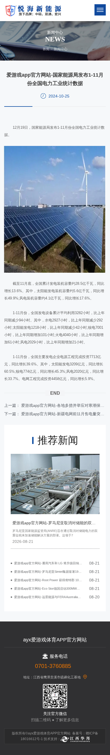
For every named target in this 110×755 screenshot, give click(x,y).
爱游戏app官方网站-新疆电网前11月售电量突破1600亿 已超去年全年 (63, 414)
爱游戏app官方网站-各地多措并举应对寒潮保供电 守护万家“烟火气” (63, 405)
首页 (46, 49)
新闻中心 (60, 49)
